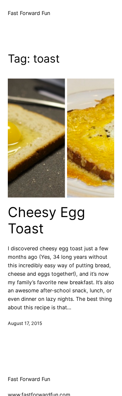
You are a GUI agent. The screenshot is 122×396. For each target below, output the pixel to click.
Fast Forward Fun (29, 13)
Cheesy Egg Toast (46, 220)
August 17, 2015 (25, 323)
